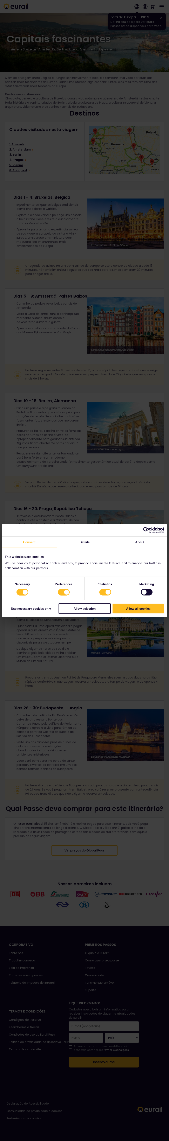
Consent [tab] (29, 542)
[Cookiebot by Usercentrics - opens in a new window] (146, 530)
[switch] (64, 592)
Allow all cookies (138, 608)
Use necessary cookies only (31, 608)
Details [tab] (85, 542)
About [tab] (139, 542)
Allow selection (85, 608)
